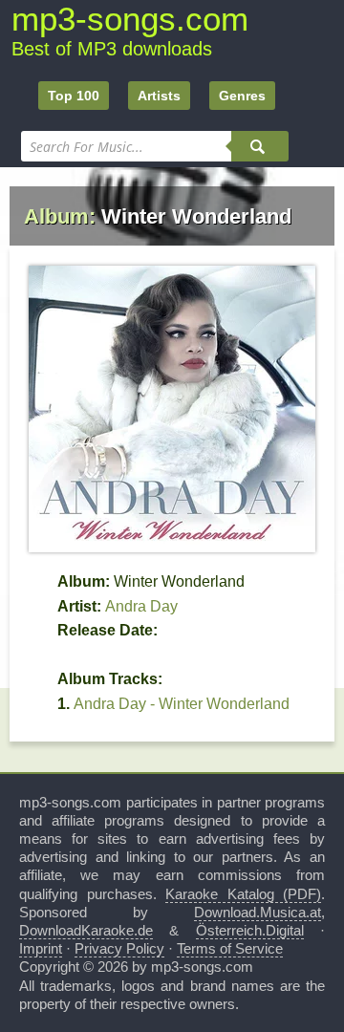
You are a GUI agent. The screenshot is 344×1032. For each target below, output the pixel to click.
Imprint (40, 948)
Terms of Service (230, 948)
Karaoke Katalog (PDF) (243, 894)
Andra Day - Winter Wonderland (182, 704)
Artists (159, 95)
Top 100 (73, 95)
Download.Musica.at (257, 912)
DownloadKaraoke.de (86, 930)
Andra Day (141, 606)
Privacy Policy (119, 948)
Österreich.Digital (250, 930)
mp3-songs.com (129, 18)
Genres (242, 95)
